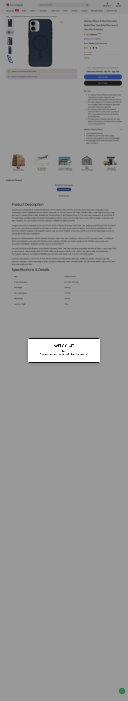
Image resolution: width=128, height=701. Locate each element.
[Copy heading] (64, 351)
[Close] (97, 341)
